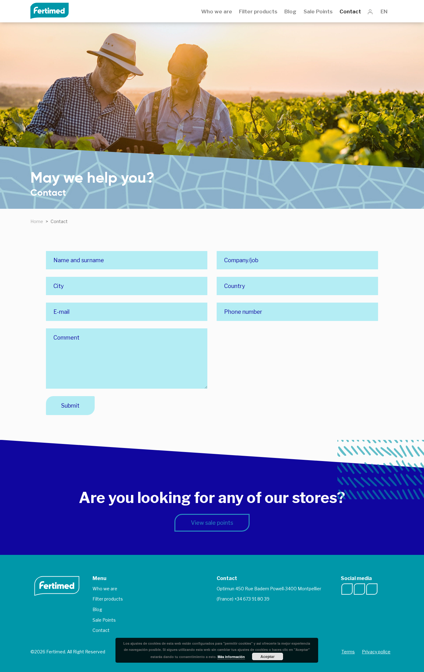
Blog (290, 11)
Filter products (258, 11)
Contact (350, 11)
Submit (70, 405)
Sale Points (318, 11)
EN (385, 11)
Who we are (216, 11)
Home (36, 221)
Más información (231, 656)
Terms (348, 651)
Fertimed (53, 10)
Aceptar (267, 656)
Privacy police (376, 651)
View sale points (212, 522)
